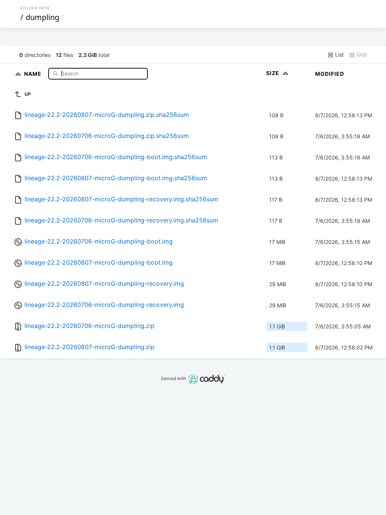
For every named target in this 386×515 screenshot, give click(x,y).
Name (33, 73)
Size (273, 73)
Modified (329, 74)
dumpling (42, 17)
